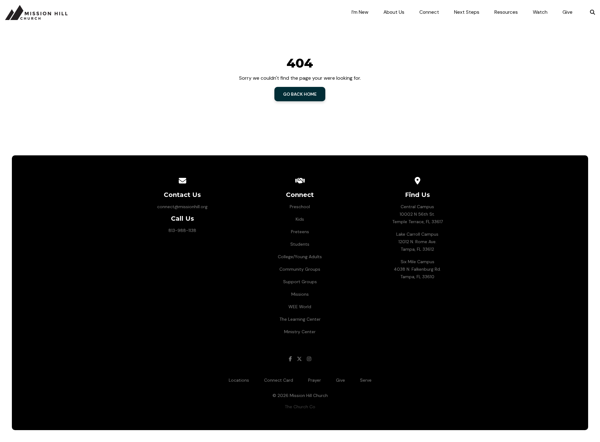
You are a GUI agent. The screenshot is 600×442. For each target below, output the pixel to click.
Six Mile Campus (417, 261)
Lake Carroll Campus (417, 234)
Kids (300, 219)
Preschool (300, 206)
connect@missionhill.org (182, 206)
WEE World (299, 306)
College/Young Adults (300, 256)
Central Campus (417, 206)
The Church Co (300, 406)
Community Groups (299, 269)
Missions (300, 294)
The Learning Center (300, 319)
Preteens (300, 231)
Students (299, 244)
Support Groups (300, 281)
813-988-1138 (182, 230)
